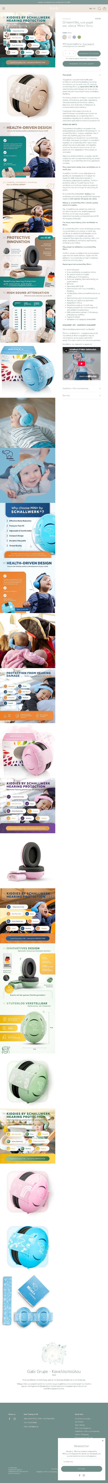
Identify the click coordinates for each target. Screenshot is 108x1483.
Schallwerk (67, 19)
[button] (82, 64)
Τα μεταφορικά (88, 44)
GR (90, 8)
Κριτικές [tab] (66, 395)
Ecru (64, 37)
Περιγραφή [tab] (67, 75)
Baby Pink (69, 37)
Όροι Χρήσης (80, 1425)
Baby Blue (74, 37)
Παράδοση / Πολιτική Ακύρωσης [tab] (75, 388)
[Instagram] (84, 1475)
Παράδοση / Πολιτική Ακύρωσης (87, 1431)
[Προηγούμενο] (6, 21)
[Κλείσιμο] (102, 1440)
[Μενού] (3, 8)
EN (94, 8)
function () (16, 1473)
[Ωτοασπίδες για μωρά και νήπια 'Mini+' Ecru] (6, 27)
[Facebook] (80, 1475)
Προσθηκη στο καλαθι (89, 54)
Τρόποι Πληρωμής (82, 1434)
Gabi (15, 1468)
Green (79, 37)
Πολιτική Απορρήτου (83, 1428)
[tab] (82, 231)
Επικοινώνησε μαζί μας (84, 1437)
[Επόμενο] (6, 48)
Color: (67, 33)
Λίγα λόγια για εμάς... (83, 1419)
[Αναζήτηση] (99, 8)
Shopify (18, 1470)
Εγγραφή (81, 1469)
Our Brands (79, 1422)
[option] (6, 27)
